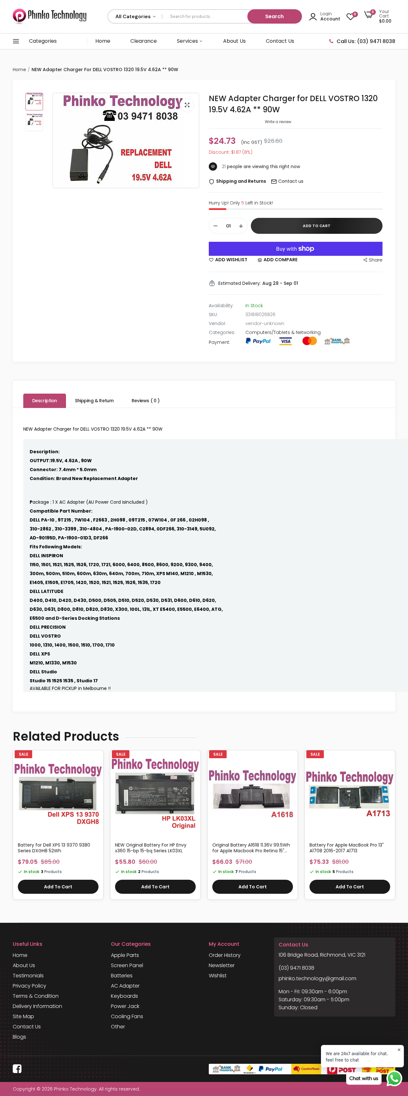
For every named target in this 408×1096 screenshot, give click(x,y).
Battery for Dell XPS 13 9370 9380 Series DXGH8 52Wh (54, 848)
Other (118, 1026)
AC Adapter (125, 985)
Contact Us (280, 41)
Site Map (23, 1016)
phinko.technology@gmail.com (317, 978)
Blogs (19, 1036)
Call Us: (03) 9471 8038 (366, 41)
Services (188, 41)
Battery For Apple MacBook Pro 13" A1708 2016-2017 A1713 (347, 848)
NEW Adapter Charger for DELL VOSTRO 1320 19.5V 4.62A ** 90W (293, 104)
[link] (96, 763)
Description (44, 400)
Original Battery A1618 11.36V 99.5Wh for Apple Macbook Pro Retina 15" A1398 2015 (251, 848)
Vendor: (217, 323)
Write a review (278, 121)
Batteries (122, 975)
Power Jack (125, 1006)
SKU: (213, 314)
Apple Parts (125, 955)
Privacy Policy (29, 985)
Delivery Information (37, 1006)
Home (102, 41)
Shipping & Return (94, 400)
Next (395, 828)
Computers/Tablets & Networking (283, 332)
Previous (13, 828)
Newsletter (222, 965)
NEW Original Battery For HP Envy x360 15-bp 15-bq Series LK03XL (150, 848)
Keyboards (124, 996)
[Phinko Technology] (49, 16)
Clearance (143, 41)
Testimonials (28, 975)
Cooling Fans (127, 1016)
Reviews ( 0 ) (146, 400)
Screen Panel (127, 965)
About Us (234, 41)
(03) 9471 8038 (296, 968)
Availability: (221, 305)
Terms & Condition (36, 996)
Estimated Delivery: (239, 283)
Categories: (222, 332)
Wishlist (218, 975)
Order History (225, 955)
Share (375, 259)
